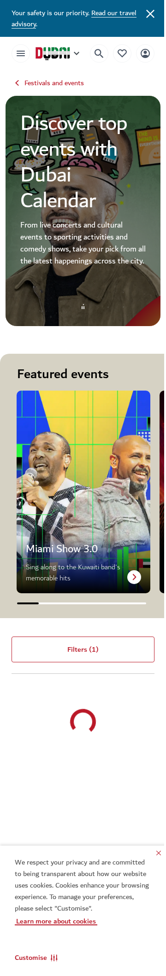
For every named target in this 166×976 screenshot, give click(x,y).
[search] (92, 53)
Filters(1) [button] (79, 654)
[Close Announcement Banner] (143, 12)
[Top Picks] (115, 53)
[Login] (138, 53)
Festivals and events (54, 82)
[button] (36, 957)
